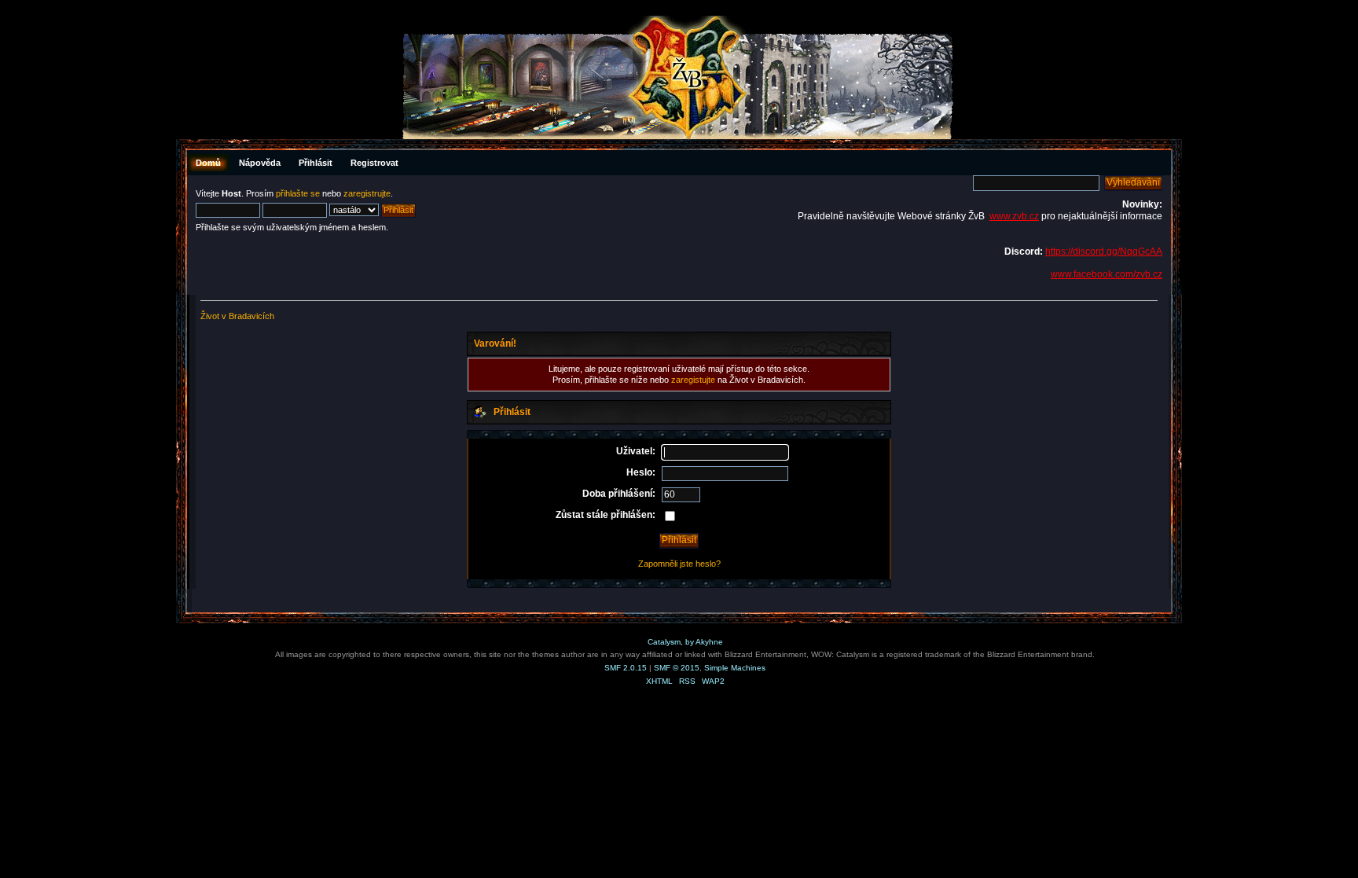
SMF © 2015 (676, 667)
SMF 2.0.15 (625, 667)
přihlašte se (298, 193)
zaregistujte (693, 379)
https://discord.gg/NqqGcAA (1103, 251)
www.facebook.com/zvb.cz (1106, 274)
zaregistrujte (367, 193)
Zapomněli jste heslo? (679, 563)
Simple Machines (734, 667)
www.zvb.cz (1014, 216)
